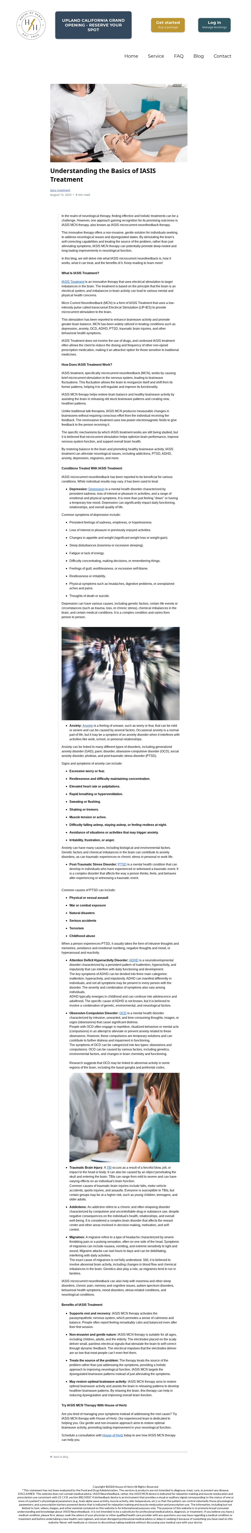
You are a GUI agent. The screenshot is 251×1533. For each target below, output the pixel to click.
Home (131, 56)
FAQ (179, 56)
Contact (222, 56)
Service (156, 56)
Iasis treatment (60, 190)
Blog (198, 56)
